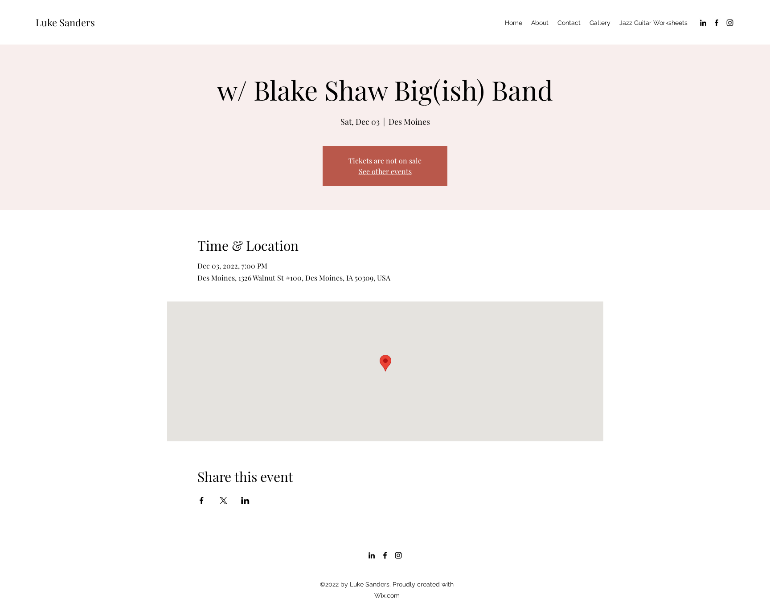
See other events (385, 171)
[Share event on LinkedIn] (245, 500)
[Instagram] (729, 22)
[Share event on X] (223, 500)
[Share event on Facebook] (201, 500)
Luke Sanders (65, 22)
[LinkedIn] (703, 22)
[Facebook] (716, 22)
